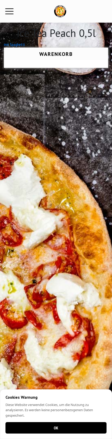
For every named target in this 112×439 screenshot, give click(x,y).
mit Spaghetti (14, 44)
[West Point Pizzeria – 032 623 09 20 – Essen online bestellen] (60, 11)
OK (56, 427)
